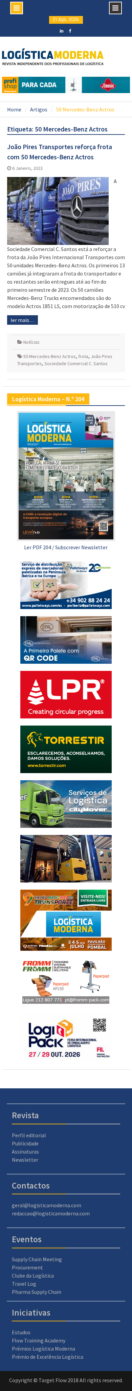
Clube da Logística (33, 1275)
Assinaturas (25, 1151)
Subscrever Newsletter (81, 547)
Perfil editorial (29, 1135)
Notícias (31, 342)
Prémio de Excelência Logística (47, 1356)
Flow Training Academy (38, 1340)
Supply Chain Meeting (37, 1259)
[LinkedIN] (62, 30)
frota (83, 356)
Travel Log (24, 1283)
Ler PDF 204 (37, 547)
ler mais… (22, 320)
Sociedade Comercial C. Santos (76, 363)
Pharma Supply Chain (36, 1291)
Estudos (21, 1332)
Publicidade (25, 1143)
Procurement (27, 1267)
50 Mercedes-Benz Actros (49, 356)
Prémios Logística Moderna (43, 1348)
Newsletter (25, 1159)
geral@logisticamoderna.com (46, 1205)
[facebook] (70, 30)
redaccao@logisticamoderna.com (51, 1213)
